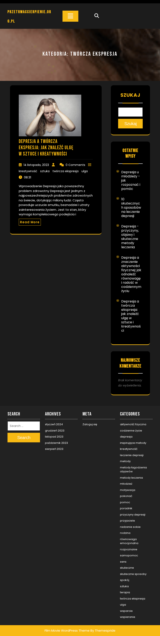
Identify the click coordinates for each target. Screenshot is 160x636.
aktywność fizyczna (133, 424)
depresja (126, 437)
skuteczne (127, 568)
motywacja (127, 490)
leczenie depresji (132, 455)
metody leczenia (131, 478)
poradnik (126, 508)
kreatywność (28, 171)
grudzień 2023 (54, 431)
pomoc (125, 502)
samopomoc (129, 555)
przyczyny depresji (132, 515)
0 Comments (75, 165)
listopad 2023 (54, 437)
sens (123, 562)
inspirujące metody (133, 443)
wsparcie (126, 611)
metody (125, 461)
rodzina (125, 533)
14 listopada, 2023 (36, 165)
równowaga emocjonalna (129, 541)
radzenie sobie (130, 527)
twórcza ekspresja (65, 171)
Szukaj (130, 95)
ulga (84, 171)
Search (23, 437)
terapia (125, 592)
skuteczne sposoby (133, 574)
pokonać (126, 496)
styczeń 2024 (54, 424)
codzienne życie (131, 431)
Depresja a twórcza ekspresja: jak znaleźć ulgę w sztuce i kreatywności (46, 147)
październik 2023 (56, 443)
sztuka (45, 171)
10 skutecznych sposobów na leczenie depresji (131, 207)
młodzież (126, 484)
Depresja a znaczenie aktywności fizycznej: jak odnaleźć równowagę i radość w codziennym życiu (131, 274)
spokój (124, 580)
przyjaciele (127, 521)
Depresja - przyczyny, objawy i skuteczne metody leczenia (130, 237)
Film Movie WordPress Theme (67, 630)
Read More (30, 222)
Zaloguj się (89, 424)
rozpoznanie (128, 549)
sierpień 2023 (54, 449)
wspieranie (127, 617)
